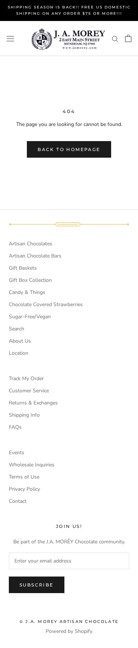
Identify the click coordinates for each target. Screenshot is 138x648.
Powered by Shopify (69, 631)
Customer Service (29, 390)
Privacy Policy (24, 489)
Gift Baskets (23, 268)
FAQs (15, 427)
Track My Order (26, 378)
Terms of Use (24, 476)
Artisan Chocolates (30, 243)
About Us (20, 340)
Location (18, 353)
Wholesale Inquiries (31, 464)
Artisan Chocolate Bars (35, 255)
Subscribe (37, 585)
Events (16, 452)
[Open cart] (128, 38)
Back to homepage (69, 149)
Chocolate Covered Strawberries (46, 304)
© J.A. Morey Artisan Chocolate (69, 621)
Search (16, 328)
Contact (17, 501)
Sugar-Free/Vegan (30, 316)
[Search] (115, 38)
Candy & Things (27, 292)
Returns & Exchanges (33, 402)
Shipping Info (24, 414)
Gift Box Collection (30, 280)
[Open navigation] (10, 38)
